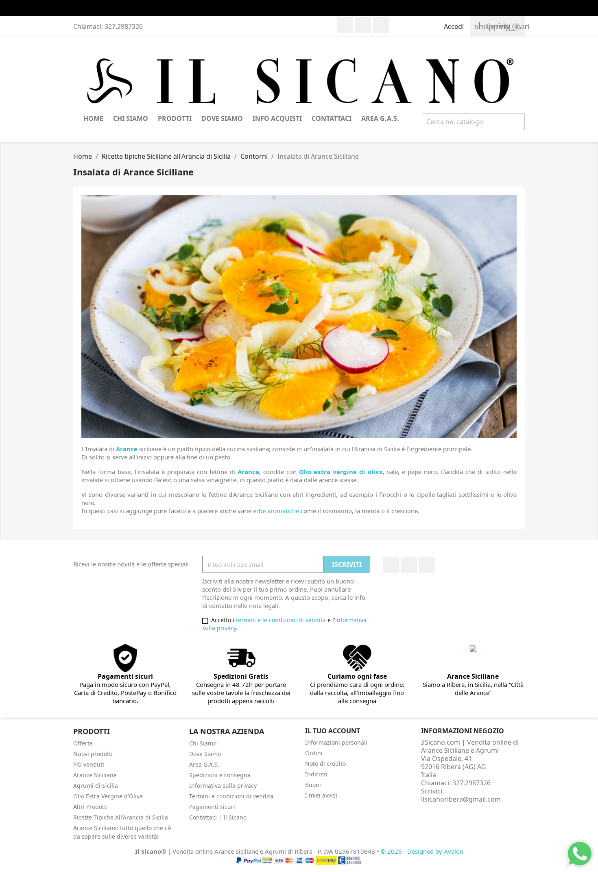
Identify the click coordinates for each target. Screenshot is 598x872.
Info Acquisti (277, 118)
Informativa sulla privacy (223, 785)
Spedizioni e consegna (220, 775)
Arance (126, 449)
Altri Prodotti (90, 807)
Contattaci (331, 118)
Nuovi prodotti (93, 754)
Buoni (313, 785)
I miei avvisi (321, 795)
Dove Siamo (222, 118)
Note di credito (325, 763)
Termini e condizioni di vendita (231, 796)
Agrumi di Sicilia (95, 785)
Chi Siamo (130, 118)
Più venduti (88, 764)
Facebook (345, 25)
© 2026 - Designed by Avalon (422, 851)
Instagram (381, 25)
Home (93, 118)
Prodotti (175, 118)
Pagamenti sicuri (212, 807)
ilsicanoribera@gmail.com (461, 799)
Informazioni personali (336, 742)
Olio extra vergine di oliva (341, 472)
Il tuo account (332, 730)
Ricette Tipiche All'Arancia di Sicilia (120, 817)
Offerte (83, 743)
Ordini (314, 753)
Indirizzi (316, 774)
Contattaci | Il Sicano (218, 817)
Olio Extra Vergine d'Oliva (108, 796)
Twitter (363, 25)
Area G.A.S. (380, 118)
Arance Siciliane (95, 775)
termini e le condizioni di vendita (281, 620)
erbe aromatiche (276, 511)
